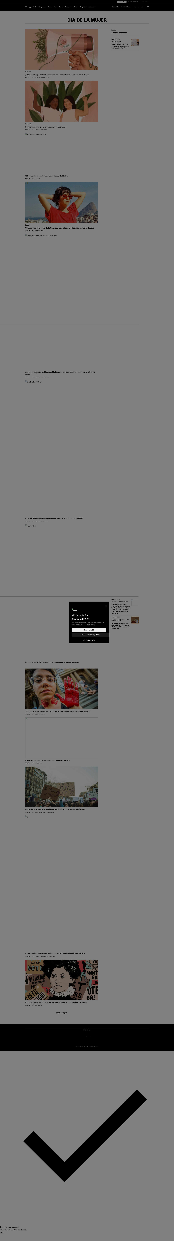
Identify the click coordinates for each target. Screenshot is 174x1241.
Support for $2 (89, 630)
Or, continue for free (89, 640)
